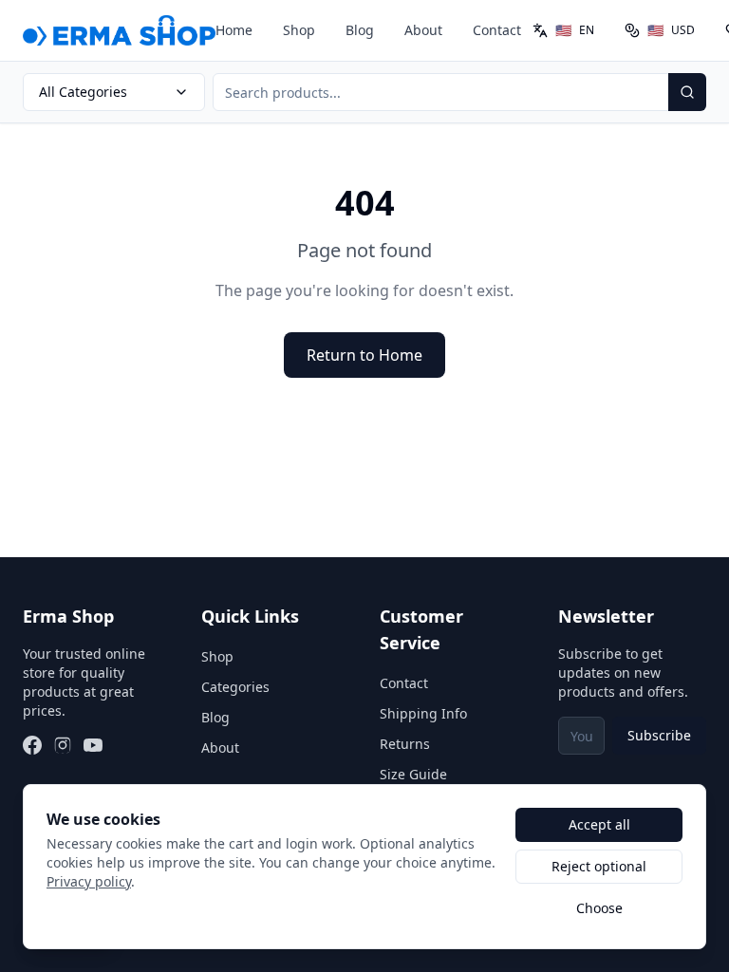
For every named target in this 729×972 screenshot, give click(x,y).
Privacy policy (89, 881)
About (423, 30)
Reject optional (598, 866)
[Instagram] (62, 745)
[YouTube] (93, 745)
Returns (405, 744)
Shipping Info (423, 713)
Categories (235, 687)
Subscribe (659, 735)
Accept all (599, 824)
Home (233, 30)
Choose (599, 908)
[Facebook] (32, 745)
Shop (299, 30)
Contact (497, 30)
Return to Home (364, 355)
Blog (360, 30)
